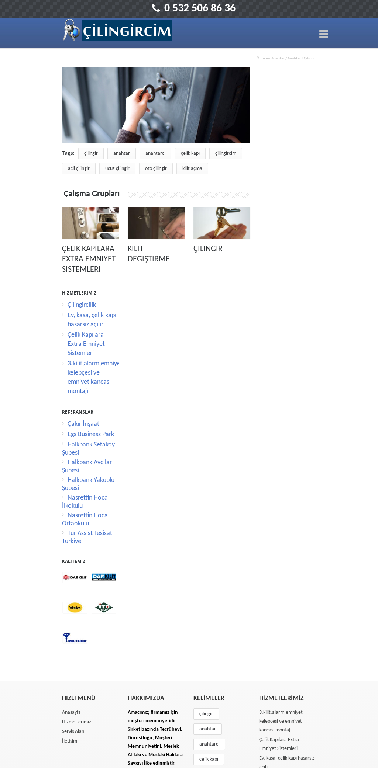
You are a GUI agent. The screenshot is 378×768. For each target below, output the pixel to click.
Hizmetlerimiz (76, 722)
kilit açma (192, 168)
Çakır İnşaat (83, 424)
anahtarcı (155, 153)
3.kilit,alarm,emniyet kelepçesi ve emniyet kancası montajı (281, 721)
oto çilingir (156, 168)
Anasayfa (71, 712)
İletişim (69, 741)
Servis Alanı (73, 731)
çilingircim (225, 153)
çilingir (91, 153)
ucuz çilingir (117, 168)
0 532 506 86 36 (200, 8)
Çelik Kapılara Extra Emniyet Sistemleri (89, 259)
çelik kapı (190, 153)
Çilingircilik (82, 305)
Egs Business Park (91, 434)
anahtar (121, 153)
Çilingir (208, 249)
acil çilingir (79, 168)
